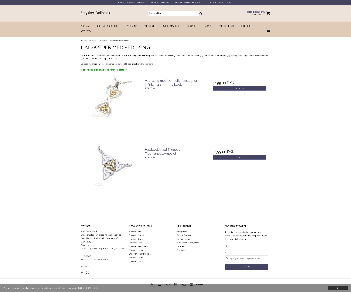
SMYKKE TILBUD (226, 26)
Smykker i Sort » (136, 261)
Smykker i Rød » (136, 258)
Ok (338, 288)
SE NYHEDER (246, 26)
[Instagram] (87, 272)
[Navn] (246, 246)
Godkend (246, 266)
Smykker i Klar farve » (138, 246)
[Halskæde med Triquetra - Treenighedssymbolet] (111, 176)
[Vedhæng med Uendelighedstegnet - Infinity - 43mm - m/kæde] (111, 107)
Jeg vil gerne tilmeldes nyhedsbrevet (249, 258)
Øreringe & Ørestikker (108, 26)
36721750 (86, 256)
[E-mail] (246, 253)
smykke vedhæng (145, 64)
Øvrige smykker (170, 26)
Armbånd (85, 26)
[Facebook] (82, 272)
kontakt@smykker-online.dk (96, 259)
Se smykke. (239, 88)
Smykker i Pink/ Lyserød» (140, 254)
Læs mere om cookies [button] (88, 288)
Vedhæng (132, 26)
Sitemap (84, 267)
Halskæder (191, 26)
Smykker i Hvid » (136, 243)
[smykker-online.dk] (95, 13)
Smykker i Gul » (136, 239)
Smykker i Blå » (135, 231)
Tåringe (208, 26)
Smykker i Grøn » (136, 235)
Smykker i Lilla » (136, 250)
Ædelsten (86, 31)
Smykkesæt (150, 26)
